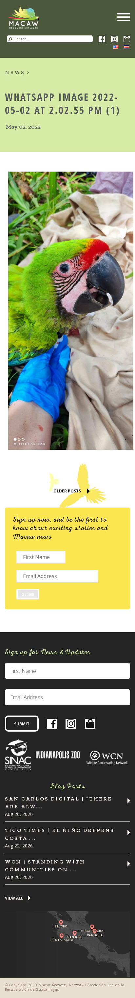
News (15, 72)
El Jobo (61, 926)
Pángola (95, 935)
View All (14, 898)
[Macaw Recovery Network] (24, 18)
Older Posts (67, 491)
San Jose (74, 937)
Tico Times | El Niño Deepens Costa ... (60, 834)
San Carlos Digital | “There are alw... (58, 803)
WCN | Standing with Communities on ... (45, 866)
